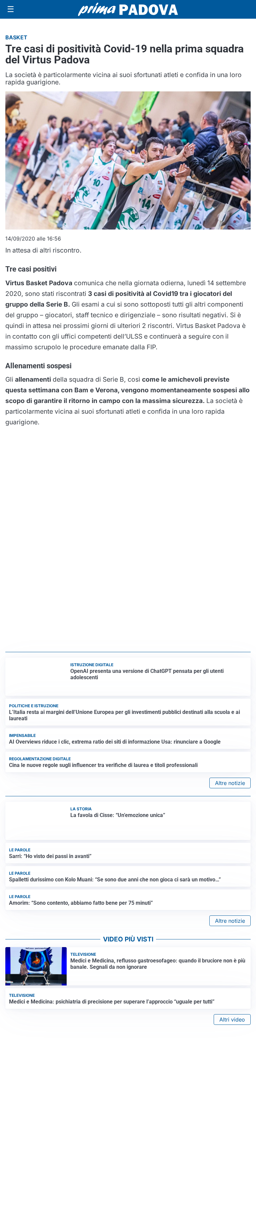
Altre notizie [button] (230, 783)
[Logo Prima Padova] (128, 9)
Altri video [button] (232, 1019)
